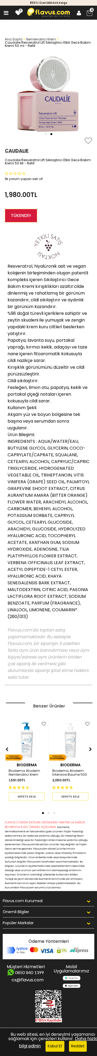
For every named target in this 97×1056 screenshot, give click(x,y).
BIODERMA (27, 765)
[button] (45, 134)
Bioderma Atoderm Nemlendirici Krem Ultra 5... (24, 773)
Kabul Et (55, 1046)
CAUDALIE (17, 150)
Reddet (78, 1046)
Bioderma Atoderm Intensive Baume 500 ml (69, 773)
